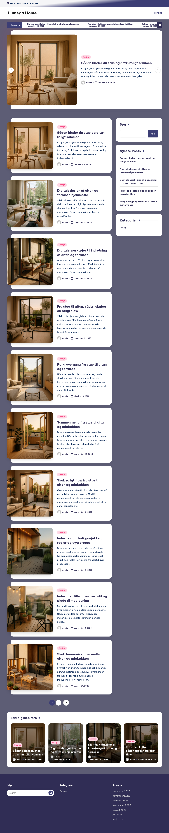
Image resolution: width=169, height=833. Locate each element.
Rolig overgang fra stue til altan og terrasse (126, 24)
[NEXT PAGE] (66, 703)
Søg (123, 124)
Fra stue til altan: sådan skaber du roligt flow (72, 24)
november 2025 (121, 795)
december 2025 (121, 791)
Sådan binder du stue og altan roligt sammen (137, 160)
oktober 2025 (120, 800)
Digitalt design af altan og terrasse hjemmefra (117, 63)
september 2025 (122, 805)
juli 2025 (117, 814)
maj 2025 (118, 819)
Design (86, 57)
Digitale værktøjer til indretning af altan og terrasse (138, 181)
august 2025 (119, 810)
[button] (158, 70)
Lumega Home (22, 12)
